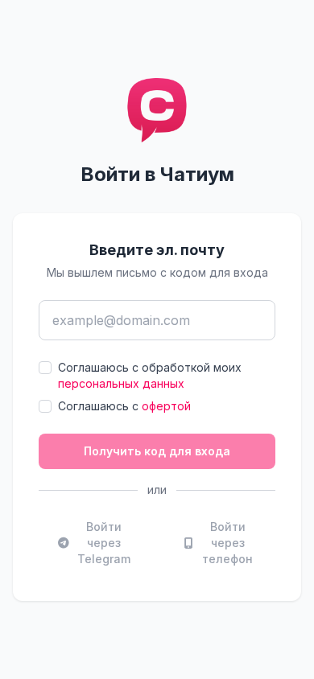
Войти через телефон (227, 543)
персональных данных (121, 383)
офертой (166, 406)
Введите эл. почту (157, 249)
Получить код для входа (157, 451)
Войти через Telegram (103, 543)
